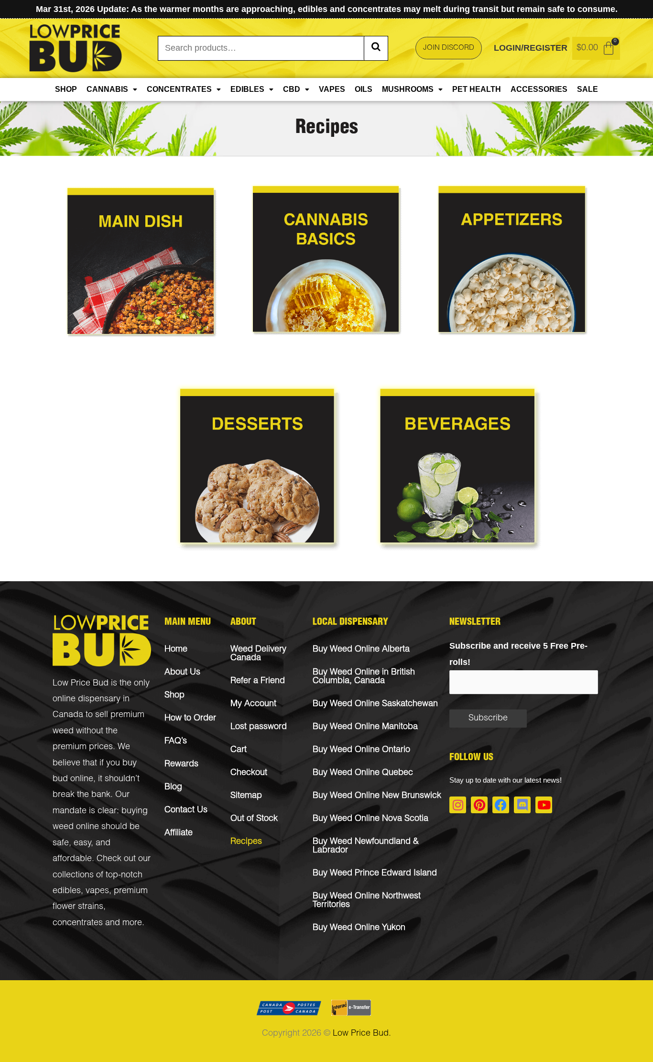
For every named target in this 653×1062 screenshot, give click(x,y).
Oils (363, 89)
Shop (66, 89)
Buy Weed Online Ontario (361, 750)
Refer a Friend (257, 681)
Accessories (539, 89)
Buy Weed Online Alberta (361, 649)
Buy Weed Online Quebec (363, 773)
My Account (253, 704)
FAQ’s (175, 741)
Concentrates (179, 89)
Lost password (258, 727)
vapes (97, 891)
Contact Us (185, 810)
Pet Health (476, 89)
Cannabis (107, 89)
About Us (182, 672)
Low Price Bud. (362, 1033)
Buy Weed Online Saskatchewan (375, 704)
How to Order (190, 718)
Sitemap (246, 796)
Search (376, 48)
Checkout (248, 773)
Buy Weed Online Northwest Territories (367, 900)
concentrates (78, 923)
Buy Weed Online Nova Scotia (370, 819)
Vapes (332, 89)
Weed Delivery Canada (258, 654)
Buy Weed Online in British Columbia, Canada (364, 677)
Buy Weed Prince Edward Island (375, 873)
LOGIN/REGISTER (530, 48)
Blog (173, 787)
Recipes (246, 842)
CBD (291, 89)
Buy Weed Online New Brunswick (377, 796)
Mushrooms (408, 89)
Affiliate (178, 833)
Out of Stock (254, 819)
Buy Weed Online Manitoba (365, 727)
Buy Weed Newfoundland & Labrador (366, 846)
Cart (238, 750)
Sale (587, 89)
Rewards (181, 764)
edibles (67, 891)
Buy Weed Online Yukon (359, 928)
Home (175, 649)
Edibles (247, 89)
